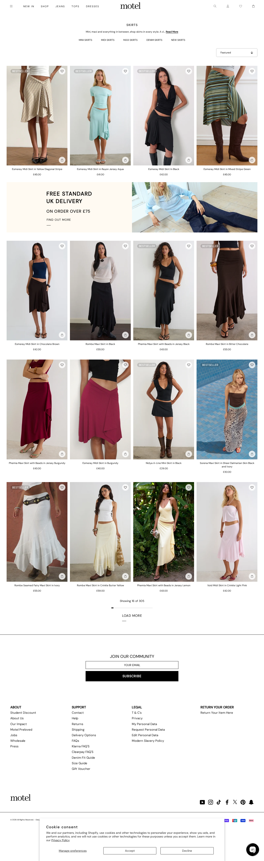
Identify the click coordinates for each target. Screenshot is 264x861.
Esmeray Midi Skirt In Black (163, 169)
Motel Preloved (21, 730)
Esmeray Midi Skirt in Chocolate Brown (37, 344)
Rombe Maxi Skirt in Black (100, 344)
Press (14, 746)
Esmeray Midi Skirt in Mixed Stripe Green (227, 169)
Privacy (137, 718)
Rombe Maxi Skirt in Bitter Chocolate (227, 344)
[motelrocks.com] (130, 6)
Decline (187, 851)
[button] (62, 71)
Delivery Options (84, 735)
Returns (77, 724)
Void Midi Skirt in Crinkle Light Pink (227, 585)
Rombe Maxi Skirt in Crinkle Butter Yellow (100, 585)
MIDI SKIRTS (107, 40)
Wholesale (17, 741)
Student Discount (23, 713)
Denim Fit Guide (83, 758)
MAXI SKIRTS (130, 40)
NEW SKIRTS (178, 40)
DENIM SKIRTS (154, 40)
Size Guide (79, 763)
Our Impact (18, 724)
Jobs (13, 735)
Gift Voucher (81, 769)
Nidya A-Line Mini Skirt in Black (164, 463)
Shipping (78, 730)
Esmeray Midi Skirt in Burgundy (100, 463)
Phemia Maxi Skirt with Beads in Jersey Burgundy (37, 463)
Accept (130, 851)
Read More (172, 31)
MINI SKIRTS (85, 40)
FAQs (75, 741)
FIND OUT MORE (59, 220)
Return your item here (216, 713)
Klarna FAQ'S (81, 746)
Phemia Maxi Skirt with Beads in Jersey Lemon (163, 585)
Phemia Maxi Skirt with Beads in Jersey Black (164, 344)
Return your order (217, 707)
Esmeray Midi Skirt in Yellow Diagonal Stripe (37, 169)
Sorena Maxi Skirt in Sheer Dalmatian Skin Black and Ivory (227, 464)
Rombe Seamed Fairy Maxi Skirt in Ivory (37, 585)
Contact (78, 713)
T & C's (137, 713)
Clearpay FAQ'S (82, 752)
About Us (17, 718)
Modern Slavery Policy (148, 741)
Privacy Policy (60, 840)
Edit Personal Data (145, 735)
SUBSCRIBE (132, 676)
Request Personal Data (148, 730)
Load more (132, 615)
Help (75, 718)
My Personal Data (144, 724)
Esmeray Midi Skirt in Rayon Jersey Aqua (100, 169)
